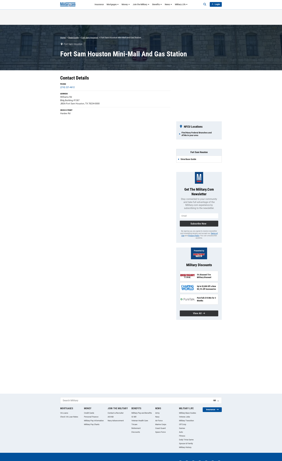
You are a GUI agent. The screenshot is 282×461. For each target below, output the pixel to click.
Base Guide (73, 37)
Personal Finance (91, 417)
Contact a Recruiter (116, 413)
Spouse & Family (186, 443)
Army (157, 413)
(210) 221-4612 (67, 87)
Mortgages (112, 4)
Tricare (134, 424)
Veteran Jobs (184, 417)
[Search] (205, 4)
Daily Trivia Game (186, 440)
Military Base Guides (187, 413)
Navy (157, 417)
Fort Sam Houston (89, 37)
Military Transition (186, 420)
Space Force (160, 432)
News (167, 4)
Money (125, 4)
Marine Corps (160, 424)
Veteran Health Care (139, 420)
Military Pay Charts (91, 424)
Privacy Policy (193, 236)
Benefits (156, 4)
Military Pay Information (94, 420)
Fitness (182, 436)
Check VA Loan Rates (69, 417)
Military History (185, 447)
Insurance (99, 4)
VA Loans (64, 413)
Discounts (135, 432)
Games (182, 428)
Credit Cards (89, 413)
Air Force (159, 420)
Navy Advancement (116, 420)
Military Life (180, 4)
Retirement (136, 428)
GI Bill (133, 417)
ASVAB (111, 417)
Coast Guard (160, 428)
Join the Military (140, 4)
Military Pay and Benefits (141, 413)
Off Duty (182, 424)
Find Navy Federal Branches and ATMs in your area (197, 133)
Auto (181, 432)
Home (63, 37)
